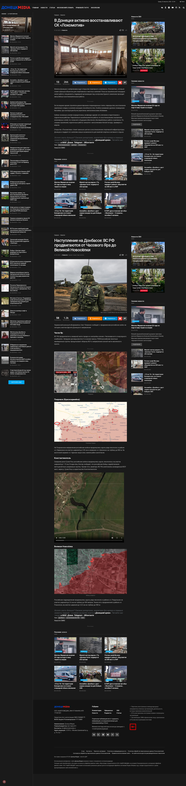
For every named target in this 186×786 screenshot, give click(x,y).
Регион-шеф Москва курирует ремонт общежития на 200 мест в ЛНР (20, 59)
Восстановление (64, 145)
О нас (83, 751)
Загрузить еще (16, 382)
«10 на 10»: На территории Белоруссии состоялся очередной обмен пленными (19, 70)
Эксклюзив (95, 7)
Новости (44, 7)
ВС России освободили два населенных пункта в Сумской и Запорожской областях (20, 230)
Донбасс (61, 617)
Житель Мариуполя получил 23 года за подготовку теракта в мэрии (20, 37)
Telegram (78, 142)
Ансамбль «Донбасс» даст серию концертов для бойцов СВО (20, 81)
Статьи (52, 7)
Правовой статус (82, 7)
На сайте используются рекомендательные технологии (148, 753)
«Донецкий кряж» (102, 140)
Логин (183, 1)
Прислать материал (100, 751)
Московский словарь (65, 7)
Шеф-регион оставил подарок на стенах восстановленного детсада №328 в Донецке (20, 209)
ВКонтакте (89, 142)
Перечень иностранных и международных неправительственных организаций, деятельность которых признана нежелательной (146, 709)
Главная (35, 7)
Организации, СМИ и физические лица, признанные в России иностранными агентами (147, 718)
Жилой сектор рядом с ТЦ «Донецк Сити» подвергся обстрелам (19, 48)
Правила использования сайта (121, 753)
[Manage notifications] (4, 781)
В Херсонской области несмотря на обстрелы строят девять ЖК (20, 183)
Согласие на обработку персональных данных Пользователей (91, 753)
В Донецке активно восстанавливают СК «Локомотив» (11, 25)
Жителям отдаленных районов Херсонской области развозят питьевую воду (20, 322)
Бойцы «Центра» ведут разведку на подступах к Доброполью (18, 252)
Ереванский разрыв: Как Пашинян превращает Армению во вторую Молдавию (20, 103)
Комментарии (96, 710)
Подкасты (107, 713)
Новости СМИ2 (59, 148)
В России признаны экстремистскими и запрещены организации (147, 714)
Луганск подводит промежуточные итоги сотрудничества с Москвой (19, 114)
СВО (134, 23)
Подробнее (136, 124)
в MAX (63, 142)
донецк (74, 145)
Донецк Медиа (75, 756)
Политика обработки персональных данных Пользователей (146, 751)
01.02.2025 (57, 30)
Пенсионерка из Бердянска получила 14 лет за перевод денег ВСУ (19, 162)
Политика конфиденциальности (116, 751)
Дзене (70, 142)
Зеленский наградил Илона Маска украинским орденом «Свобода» (19, 241)
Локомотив (82, 145)
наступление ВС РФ (73, 617)
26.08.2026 (58, 189)
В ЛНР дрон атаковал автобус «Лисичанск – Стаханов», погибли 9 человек (20, 92)
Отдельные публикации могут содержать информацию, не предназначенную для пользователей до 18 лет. (105, 721)
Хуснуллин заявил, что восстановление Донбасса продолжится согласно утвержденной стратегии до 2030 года (19, 196)
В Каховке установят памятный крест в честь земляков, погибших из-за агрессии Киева (20, 125)
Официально (108, 710)
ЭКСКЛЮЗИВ (144, 70)
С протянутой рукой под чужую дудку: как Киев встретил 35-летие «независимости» (20, 371)
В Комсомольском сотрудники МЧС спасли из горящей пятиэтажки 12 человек (20, 263)
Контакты (89, 751)
